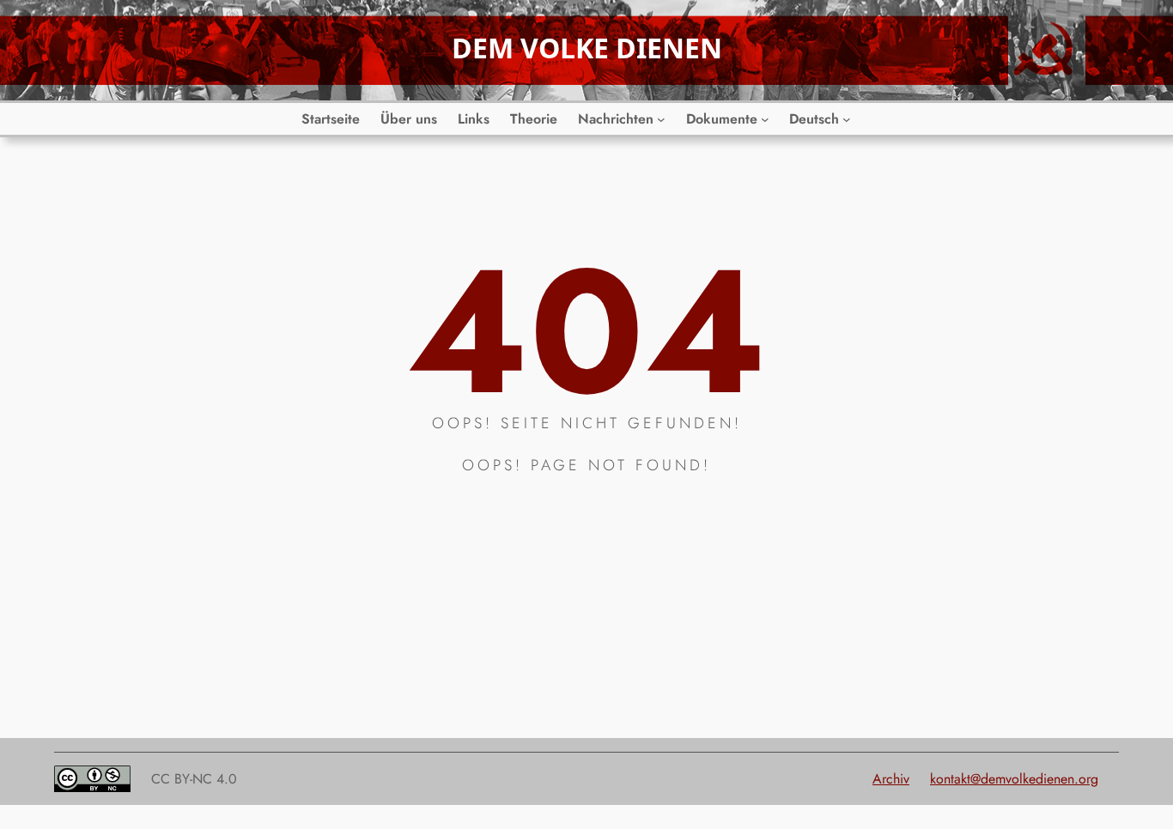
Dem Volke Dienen (587, 47)
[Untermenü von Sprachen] (846, 119)
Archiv (890, 779)
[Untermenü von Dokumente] (765, 119)
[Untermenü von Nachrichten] (661, 119)
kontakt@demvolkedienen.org (1014, 779)
